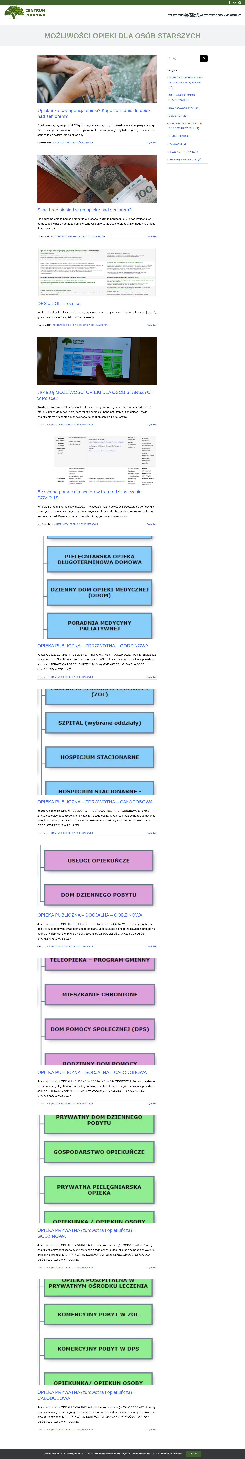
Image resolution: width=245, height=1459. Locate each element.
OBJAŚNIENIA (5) (179, 136)
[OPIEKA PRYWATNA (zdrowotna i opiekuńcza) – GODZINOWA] (97, 1169)
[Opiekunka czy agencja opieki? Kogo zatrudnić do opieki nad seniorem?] (97, 79)
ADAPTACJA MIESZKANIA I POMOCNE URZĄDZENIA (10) (185, 82)
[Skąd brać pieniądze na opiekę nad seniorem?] (97, 179)
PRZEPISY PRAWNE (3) (183, 151)
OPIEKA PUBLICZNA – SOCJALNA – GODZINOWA (89, 915)
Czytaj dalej (152, 143)
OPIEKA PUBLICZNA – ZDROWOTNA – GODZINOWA (92, 645)
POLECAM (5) (177, 143)
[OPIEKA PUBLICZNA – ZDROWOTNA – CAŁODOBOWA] (97, 742)
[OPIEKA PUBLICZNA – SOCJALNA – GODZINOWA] (97, 876)
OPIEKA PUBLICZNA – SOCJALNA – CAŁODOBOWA (92, 1072)
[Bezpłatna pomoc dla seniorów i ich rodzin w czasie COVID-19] (97, 460)
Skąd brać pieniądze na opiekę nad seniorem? (84, 209)
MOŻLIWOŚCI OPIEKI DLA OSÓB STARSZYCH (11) (185, 126)
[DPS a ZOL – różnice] (97, 272)
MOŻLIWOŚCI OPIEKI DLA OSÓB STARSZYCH (73, 143)
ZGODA (193, 1454)
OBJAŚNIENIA (98, 236)
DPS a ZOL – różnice (58, 303)
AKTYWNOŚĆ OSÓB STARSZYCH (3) (181, 97)
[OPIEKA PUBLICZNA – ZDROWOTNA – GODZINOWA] (97, 587)
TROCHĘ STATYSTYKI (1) (184, 159)
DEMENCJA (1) (177, 115)
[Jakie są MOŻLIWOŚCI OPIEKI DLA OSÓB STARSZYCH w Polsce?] (97, 361)
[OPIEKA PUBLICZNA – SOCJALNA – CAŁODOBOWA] (97, 1011)
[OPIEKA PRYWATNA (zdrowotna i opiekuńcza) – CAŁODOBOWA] (97, 1332)
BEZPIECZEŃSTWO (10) (183, 107)
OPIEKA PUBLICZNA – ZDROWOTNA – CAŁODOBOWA (95, 801)
